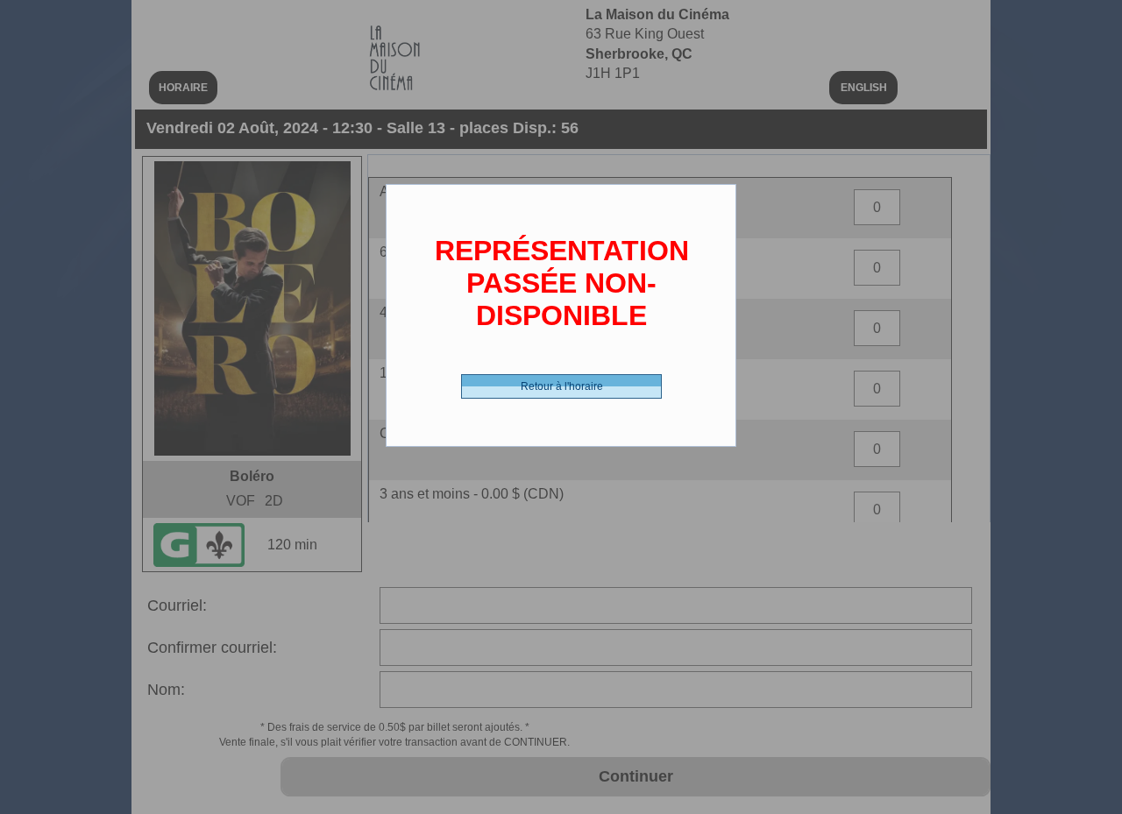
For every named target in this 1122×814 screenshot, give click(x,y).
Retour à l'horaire (562, 386)
